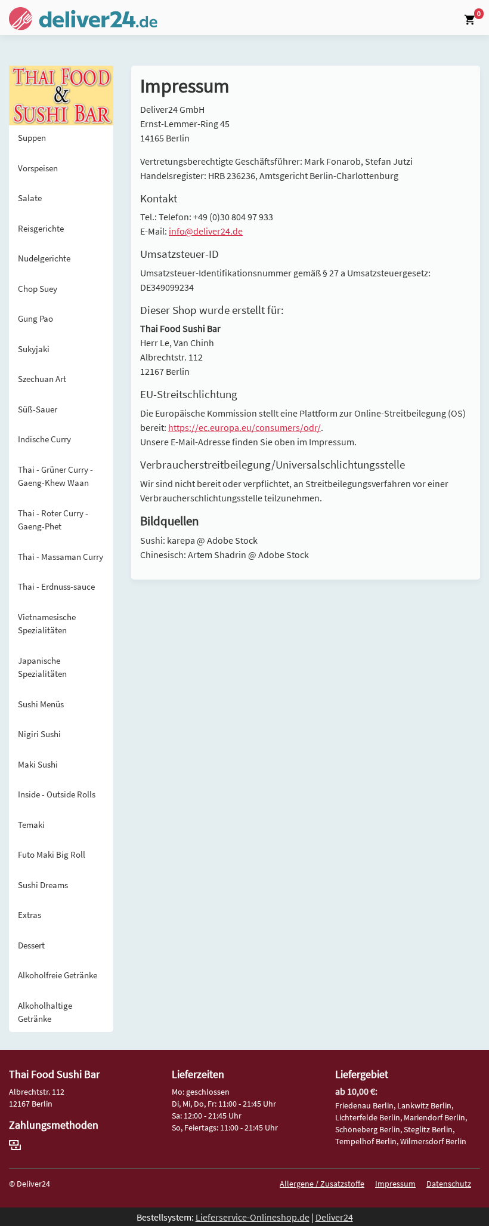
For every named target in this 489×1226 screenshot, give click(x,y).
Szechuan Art (42, 378)
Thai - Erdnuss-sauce (56, 586)
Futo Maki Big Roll (51, 854)
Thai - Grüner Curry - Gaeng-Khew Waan (55, 476)
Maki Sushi (38, 764)
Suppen (32, 137)
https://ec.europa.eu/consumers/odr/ (244, 427)
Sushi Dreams (43, 885)
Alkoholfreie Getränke (57, 975)
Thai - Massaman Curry (60, 556)
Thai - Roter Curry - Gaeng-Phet (53, 519)
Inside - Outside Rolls (56, 794)
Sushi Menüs (41, 704)
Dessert (31, 945)
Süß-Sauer (37, 409)
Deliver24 (334, 1217)
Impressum (395, 1183)
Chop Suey (37, 288)
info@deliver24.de (206, 231)
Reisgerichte (41, 228)
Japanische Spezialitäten (42, 667)
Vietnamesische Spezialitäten (47, 623)
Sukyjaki (33, 349)
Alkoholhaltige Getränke (45, 1012)
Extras (29, 914)
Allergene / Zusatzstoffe (322, 1183)
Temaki (31, 824)
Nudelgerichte (44, 258)
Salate (30, 198)
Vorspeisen (38, 168)
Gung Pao (35, 318)
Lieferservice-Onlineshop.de (253, 1217)
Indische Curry (44, 439)
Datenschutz (448, 1183)
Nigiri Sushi (39, 734)
